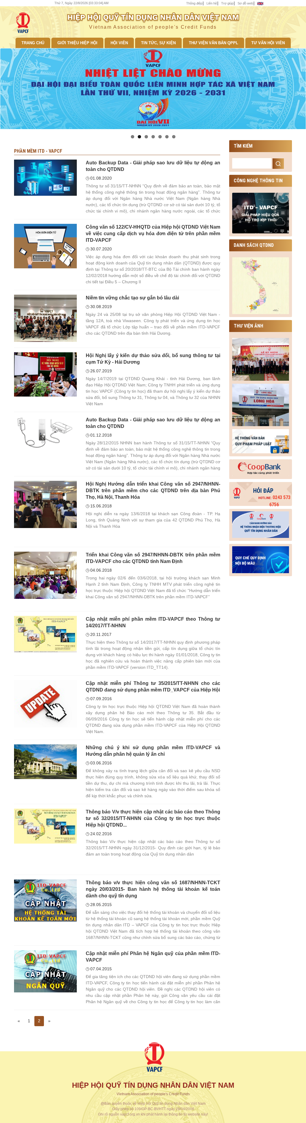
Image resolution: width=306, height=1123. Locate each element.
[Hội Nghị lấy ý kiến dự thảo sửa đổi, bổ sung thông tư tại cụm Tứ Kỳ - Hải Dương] (45, 374)
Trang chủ (33, 43)
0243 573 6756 (274, 501)
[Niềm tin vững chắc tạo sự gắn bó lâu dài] (45, 318)
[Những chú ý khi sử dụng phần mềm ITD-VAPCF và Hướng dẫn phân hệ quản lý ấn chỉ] (45, 761)
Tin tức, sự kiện (158, 43)
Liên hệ (211, 3)
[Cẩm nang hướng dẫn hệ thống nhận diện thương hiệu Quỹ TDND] (260, 523)
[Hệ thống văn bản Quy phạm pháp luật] (260, 440)
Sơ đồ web (245, 3)
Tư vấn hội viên (268, 43)
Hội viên (119, 43)
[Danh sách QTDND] (260, 285)
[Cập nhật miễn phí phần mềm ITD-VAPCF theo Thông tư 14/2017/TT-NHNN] (45, 633)
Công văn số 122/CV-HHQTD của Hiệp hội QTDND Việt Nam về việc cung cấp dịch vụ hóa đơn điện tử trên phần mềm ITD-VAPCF (153, 233)
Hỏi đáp (263, 490)
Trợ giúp (227, 3)
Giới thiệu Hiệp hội (77, 43)
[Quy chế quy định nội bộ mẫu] (260, 558)
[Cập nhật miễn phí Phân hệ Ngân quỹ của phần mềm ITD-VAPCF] (45, 971)
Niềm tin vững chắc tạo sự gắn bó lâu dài (132, 297)
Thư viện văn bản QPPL (213, 43)
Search (278, 163)
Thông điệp (194, 3)
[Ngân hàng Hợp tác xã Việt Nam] (260, 467)
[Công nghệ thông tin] (260, 212)
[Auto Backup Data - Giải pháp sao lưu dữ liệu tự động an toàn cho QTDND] (45, 177)
